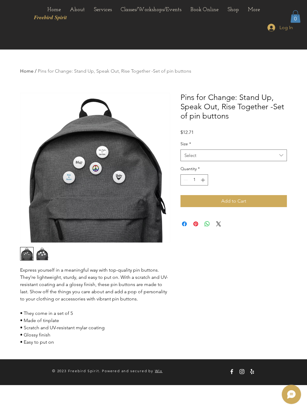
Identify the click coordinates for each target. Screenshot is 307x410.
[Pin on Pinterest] (195, 224)
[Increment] (203, 180)
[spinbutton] (194, 180)
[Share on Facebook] (184, 224)
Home (27, 71)
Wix (158, 371)
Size (185, 143)
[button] (295, 16)
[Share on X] (218, 224)
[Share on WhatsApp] (207, 224)
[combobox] (233, 155)
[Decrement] (185, 180)
